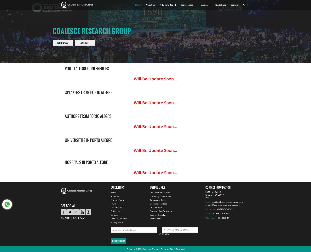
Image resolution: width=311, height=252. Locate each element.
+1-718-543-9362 (224, 209)
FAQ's (113, 203)
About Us (150, 4)
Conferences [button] (187, 4)
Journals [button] (204, 4)
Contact (234, 4)
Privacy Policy (117, 222)
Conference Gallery (158, 200)
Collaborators (156, 207)
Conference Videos (158, 203)
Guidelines (220, 4)
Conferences (62, 43)
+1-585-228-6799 (221, 213)
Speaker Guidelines (158, 215)
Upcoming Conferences (160, 196)
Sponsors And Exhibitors (161, 211)
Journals (84, 43)
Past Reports (155, 218)
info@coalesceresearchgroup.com (227, 202)
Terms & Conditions (119, 218)
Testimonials (116, 207)
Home (138, 4)
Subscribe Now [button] (118, 241)
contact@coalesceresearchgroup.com (222, 205)
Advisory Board (168, 4)
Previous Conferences (160, 192)
